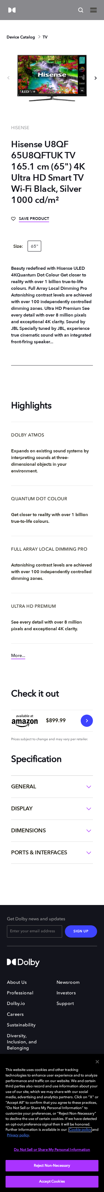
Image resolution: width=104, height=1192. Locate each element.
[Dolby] (12, 10)
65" (34, 246)
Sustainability (21, 1025)
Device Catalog (21, 37)
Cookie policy (80, 1130)
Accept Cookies (52, 1181)
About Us (17, 982)
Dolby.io (16, 1004)
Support (65, 1004)
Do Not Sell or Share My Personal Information (52, 1150)
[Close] (97, 1062)
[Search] (80, 10)
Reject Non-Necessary (52, 1166)
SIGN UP (80, 931)
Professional (20, 993)
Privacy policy (18, 1135)
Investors (66, 993)
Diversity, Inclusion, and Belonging (22, 1042)
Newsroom (68, 982)
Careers (15, 1014)
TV (45, 37)
